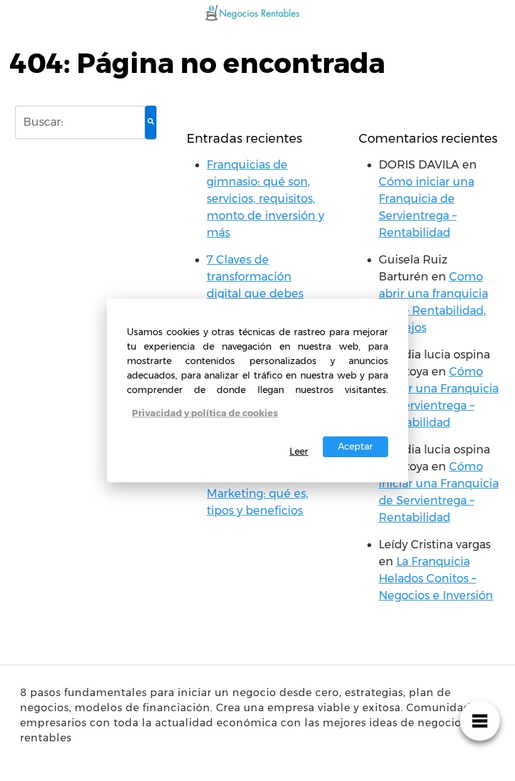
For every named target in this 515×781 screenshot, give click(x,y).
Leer (299, 451)
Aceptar (355, 446)
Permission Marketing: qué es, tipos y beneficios (257, 494)
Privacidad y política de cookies (205, 413)
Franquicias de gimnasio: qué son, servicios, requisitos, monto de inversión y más (265, 199)
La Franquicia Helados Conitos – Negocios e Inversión (436, 578)
